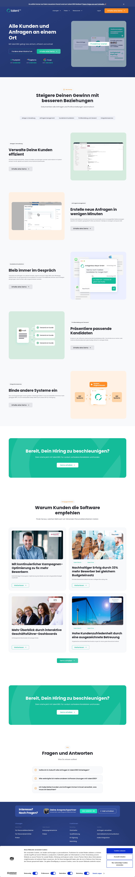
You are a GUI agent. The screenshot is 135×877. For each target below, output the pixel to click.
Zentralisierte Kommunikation (108, 834)
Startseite (73, 830)
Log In (99, 11)
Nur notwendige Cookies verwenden (120, 864)
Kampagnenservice (49, 830)
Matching (73, 841)
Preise (17, 838)
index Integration (103, 838)
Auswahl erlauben (119, 857)
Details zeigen (97, 873)
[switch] (53, 873)
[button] (56, 11)
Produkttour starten (98, 44)
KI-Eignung (74, 838)
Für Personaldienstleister (24, 830)
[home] (14, 10)
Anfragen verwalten (104, 830)
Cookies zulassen (119, 851)
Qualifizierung (75, 834)
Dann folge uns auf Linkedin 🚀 (94, 4)
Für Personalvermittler (23, 834)
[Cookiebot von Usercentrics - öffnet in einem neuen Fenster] (12, 873)
